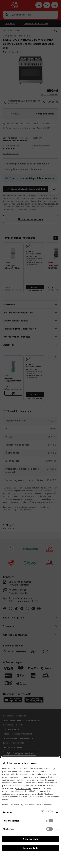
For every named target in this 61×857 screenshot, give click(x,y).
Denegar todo (30, 848)
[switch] (49, 820)
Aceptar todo (30, 839)
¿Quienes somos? (27, 804)
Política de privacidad (10, 804)
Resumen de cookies (44, 804)
